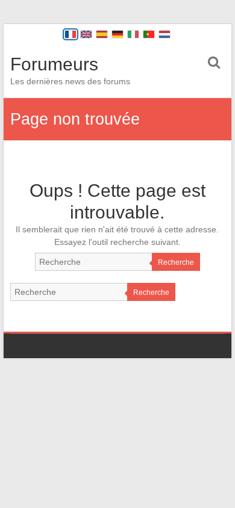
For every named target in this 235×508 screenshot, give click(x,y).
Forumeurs (54, 64)
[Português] (149, 34)
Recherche (176, 262)
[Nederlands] (164, 34)
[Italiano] (133, 34)
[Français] (70, 34)
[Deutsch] (117, 34)
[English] (86, 34)
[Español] (102, 34)
